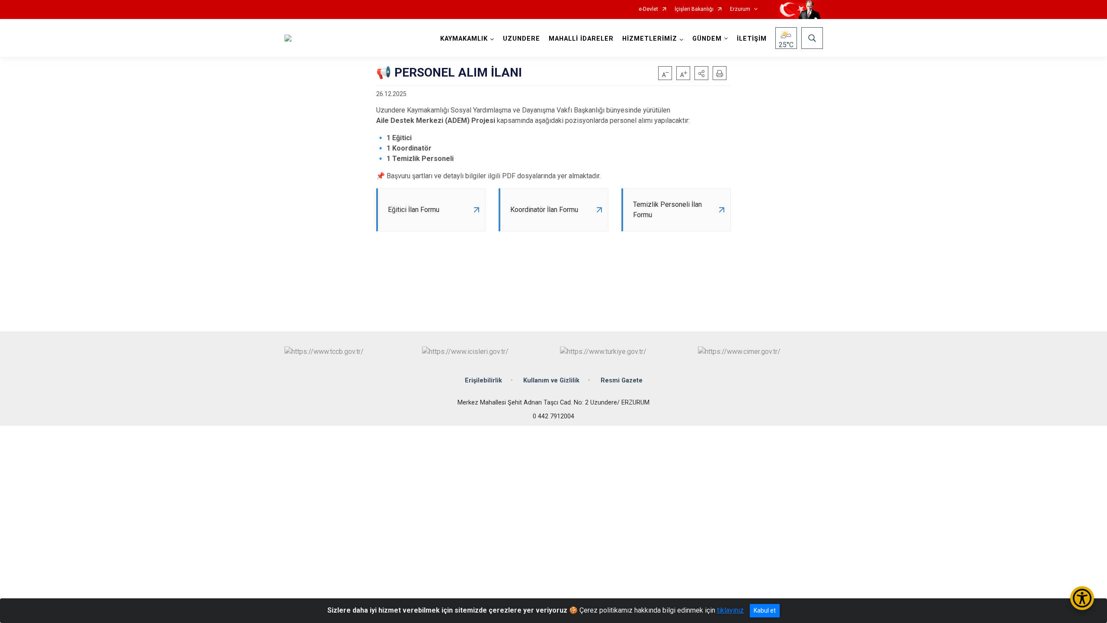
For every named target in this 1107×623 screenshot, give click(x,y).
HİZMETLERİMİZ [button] (649, 38)
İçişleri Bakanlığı (694, 9)
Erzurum (740, 9)
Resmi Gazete (622, 380)
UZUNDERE (521, 38)
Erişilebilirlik (483, 380)
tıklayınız (730, 610)
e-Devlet (648, 9)
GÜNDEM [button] (707, 38)
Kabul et (765, 610)
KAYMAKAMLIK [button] (464, 38)
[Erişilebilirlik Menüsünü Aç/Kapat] (1082, 598)
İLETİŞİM (752, 38)
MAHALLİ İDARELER (581, 38)
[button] (701, 73)
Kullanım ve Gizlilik (551, 380)
